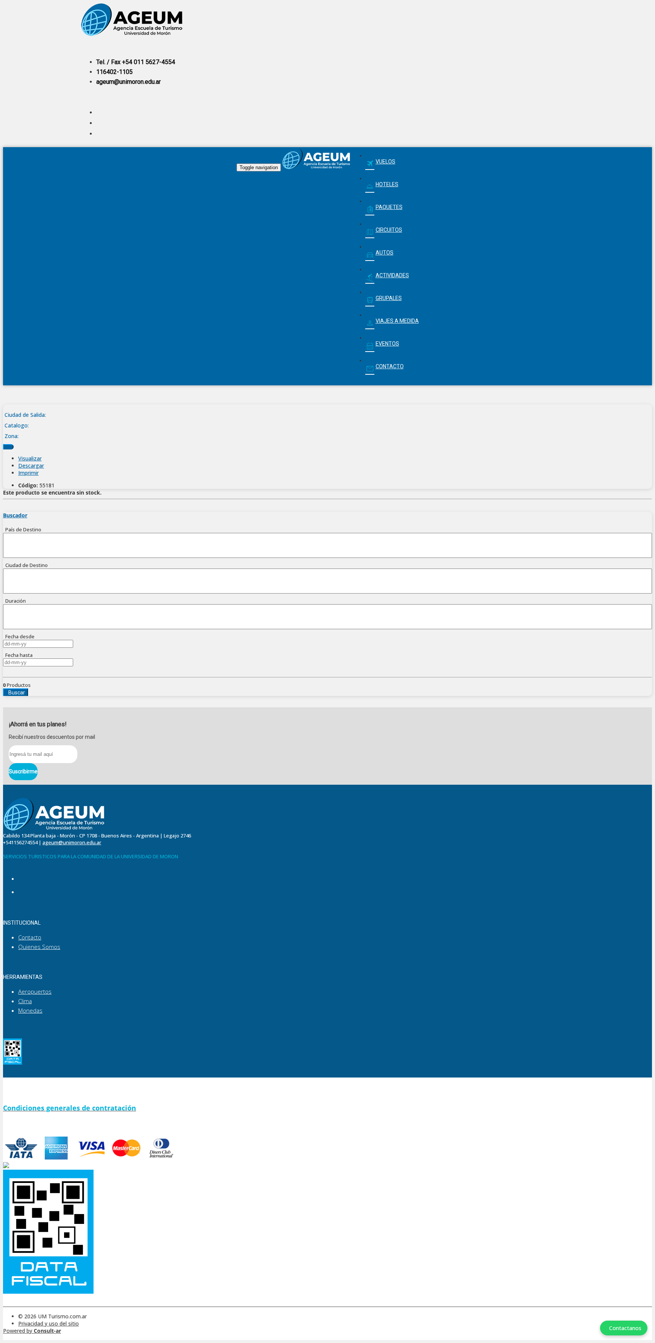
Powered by (32, 1330)
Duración (14, 600)
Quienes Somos (39, 946)
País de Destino (22, 529)
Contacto (29, 937)
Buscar (15, 693)
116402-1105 (114, 71)
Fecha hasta (18, 655)
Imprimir (28, 472)
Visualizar (30, 458)
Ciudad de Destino (25, 565)
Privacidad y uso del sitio (48, 1323)
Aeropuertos (35, 991)
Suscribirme (23, 771)
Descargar (31, 465)
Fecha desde (18, 636)
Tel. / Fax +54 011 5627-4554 (135, 62)
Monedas (30, 1010)
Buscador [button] (15, 515)
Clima (25, 1001)
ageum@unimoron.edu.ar (128, 81)
